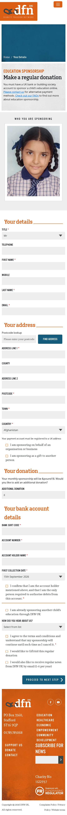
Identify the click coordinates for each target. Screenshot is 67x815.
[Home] (20, 11)
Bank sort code (10, 525)
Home (6, 57)
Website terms (58, 810)
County (6, 363)
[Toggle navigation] (58, 4)
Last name (7, 290)
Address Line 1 (9, 348)
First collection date (14, 570)
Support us (14, 745)
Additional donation (13, 488)
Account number (11, 540)
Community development (47, 737)
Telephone (7, 244)
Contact (11, 755)
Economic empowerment (47, 727)
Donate (10, 750)
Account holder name (14, 555)
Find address (50, 339)
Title (4, 229)
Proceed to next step (42, 679)
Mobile (6, 275)
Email (5, 305)
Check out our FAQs (27, 95)
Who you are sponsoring (33, 118)
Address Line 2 (10, 378)
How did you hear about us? (17, 620)
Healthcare (45, 720)
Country (6, 424)
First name (8, 259)
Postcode (7, 393)
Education (44, 715)
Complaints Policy (47, 805)
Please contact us (13, 92)
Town (5, 408)
